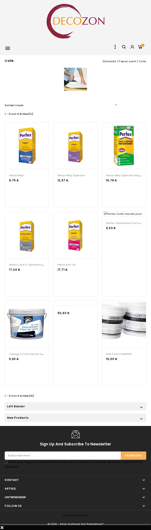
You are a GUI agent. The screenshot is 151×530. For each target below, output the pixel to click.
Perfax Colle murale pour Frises (125, 223)
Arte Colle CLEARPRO (119, 354)
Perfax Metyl (16, 175)
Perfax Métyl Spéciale (71, 175)
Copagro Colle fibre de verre (27, 354)
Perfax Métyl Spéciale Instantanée (128, 175)
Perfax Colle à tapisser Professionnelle (34, 264)
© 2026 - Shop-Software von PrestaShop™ (76, 524)
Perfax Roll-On (67, 264)
